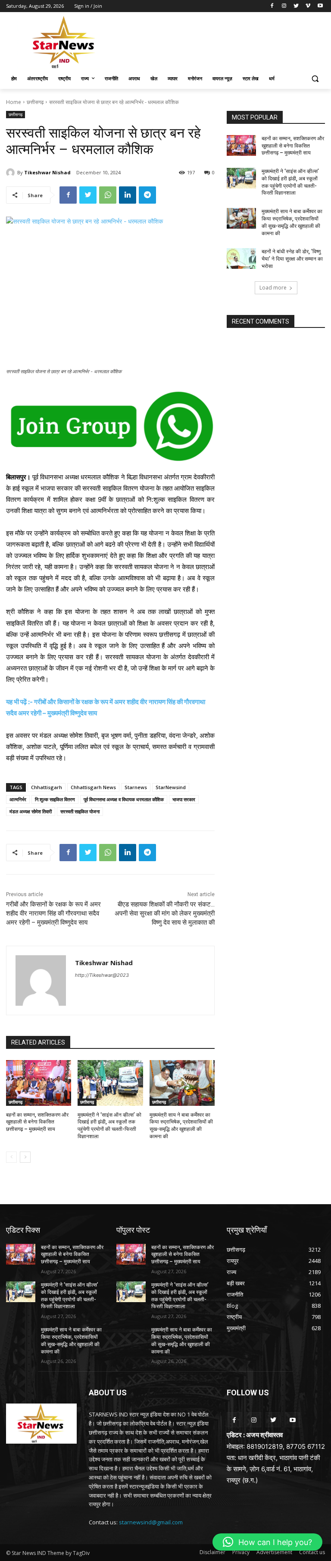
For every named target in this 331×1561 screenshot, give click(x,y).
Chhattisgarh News (93, 787)
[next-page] (25, 1157)
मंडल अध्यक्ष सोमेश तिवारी (30, 811)
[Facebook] (272, 6)
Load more (273, 287)
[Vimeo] (308, 6)
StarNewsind (171, 787)
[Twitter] (296, 6)
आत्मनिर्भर (17, 799)
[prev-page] (11, 1157)
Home (13, 102)
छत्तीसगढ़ (35, 102)
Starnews (136, 787)
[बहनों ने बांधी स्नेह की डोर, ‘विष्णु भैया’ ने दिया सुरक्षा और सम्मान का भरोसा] (241, 258)
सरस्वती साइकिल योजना (80, 811)
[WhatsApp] (107, 195)
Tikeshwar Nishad (47, 172)
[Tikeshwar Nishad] (11, 172)
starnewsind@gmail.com (151, 1522)
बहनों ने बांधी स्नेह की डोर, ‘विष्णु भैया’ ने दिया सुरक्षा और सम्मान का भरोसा (292, 259)
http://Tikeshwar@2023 (102, 975)
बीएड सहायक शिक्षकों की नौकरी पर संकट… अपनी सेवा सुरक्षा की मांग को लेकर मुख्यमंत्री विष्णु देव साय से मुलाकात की (165, 913)
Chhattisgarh (46, 787)
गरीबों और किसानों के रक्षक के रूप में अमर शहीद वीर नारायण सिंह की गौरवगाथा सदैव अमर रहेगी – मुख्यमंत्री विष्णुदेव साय (53, 913)
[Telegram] (147, 195)
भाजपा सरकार (183, 799)
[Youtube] (320, 6)
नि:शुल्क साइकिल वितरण (55, 799)
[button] (315, 79)
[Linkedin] (127, 195)
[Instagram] (284, 6)
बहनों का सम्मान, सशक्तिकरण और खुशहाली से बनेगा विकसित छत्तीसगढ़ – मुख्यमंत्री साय (37, 1122)
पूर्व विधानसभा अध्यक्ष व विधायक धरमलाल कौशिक (124, 799)
